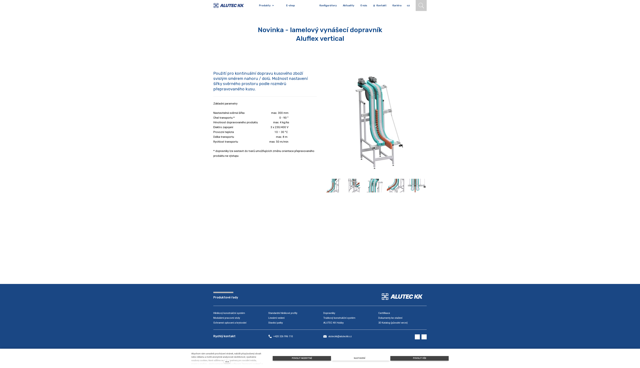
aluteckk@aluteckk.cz (340, 336)
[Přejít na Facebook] (417, 336)
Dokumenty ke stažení (390, 317)
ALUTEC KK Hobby (333, 322)
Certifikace (384, 313)
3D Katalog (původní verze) (393, 322)
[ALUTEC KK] (231, 5)
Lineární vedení (276, 317)
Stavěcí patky (275, 322)
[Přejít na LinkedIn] (424, 336)
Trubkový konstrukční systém (339, 317)
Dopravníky (329, 313)
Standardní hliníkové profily (282, 313)
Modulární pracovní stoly (226, 317)
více (227, 361)
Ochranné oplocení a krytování (229, 322)
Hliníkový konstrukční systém (229, 313)
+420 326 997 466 (18, 132)
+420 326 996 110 (283, 336)
